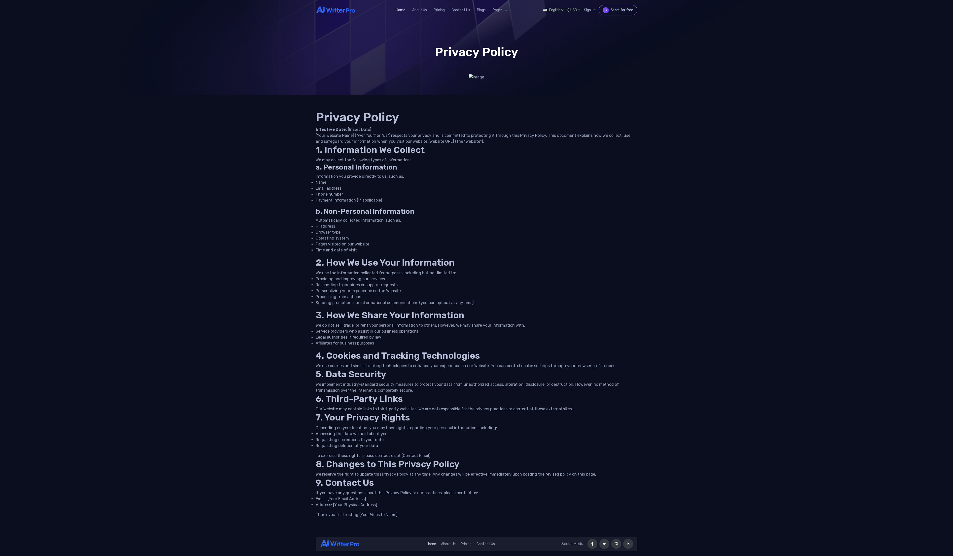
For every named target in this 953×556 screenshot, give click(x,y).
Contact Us (461, 10)
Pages (498, 10)
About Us (419, 10)
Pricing (439, 10)
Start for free (622, 10)
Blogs (481, 10)
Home (400, 10)
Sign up (590, 10)
